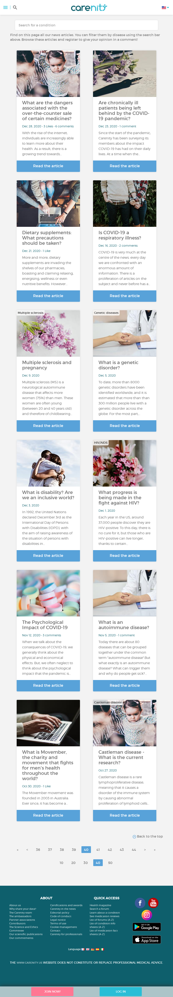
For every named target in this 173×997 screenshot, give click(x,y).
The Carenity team (20, 912)
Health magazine (100, 905)
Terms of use (58, 923)
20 (73, 863)
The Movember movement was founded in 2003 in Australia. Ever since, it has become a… (47, 798)
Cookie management (63, 927)
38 (62, 849)
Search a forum (99, 908)
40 (86, 849)
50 (110, 863)
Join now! (52, 991)
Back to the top (149, 836)
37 (50, 849)
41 (98, 849)
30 (86, 863)
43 (122, 849)
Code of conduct (60, 916)
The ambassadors (20, 916)
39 (74, 849)
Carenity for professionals (66, 934)
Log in (121, 991)
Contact (55, 930)
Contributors (17, 923)
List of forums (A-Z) (102, 919)
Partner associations (22, 919)
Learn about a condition (105, 912)
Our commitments (21, 938)
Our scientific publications (26, 934)
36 (38, 849)
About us (15, 905)
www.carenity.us (29, 962)
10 (61, 863)
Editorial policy (59, 912)
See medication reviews (104, 916)
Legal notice (58, 919)
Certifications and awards (66, 905)
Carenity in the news (63, 908)
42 (110, 849)
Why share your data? (22, 908)
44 (134, 849)
